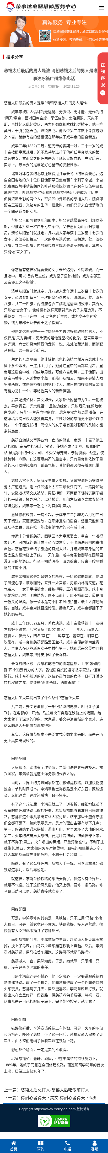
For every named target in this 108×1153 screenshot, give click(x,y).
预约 (40, 1149)
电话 (67, 1149)
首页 (13, 1149)
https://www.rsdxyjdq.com (55, 1109)
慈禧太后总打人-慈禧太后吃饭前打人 (55, 1090)
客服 (94, 1149)
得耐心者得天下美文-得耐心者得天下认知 (59, 1098)
